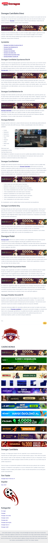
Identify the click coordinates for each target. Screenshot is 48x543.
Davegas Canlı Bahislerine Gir (11, 47)
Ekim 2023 (3, 484)
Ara (2, 320)
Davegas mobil (5, 239)
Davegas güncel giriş (6, 522)
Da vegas (3, 511)
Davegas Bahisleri (8, 49)
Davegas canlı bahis (6, 515)
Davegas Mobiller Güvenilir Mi (11, 56)
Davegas (12, 20)
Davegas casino (5, 517)
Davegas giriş (4, 70)
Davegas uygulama (16, 309)
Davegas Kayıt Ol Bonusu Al (8, 478)
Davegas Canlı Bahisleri (9, 50)
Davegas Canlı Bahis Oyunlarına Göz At (13, 45)
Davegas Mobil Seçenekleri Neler (12, 54)
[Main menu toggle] (45, 4)
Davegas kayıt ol (5, 524)
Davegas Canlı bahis (6, 110)
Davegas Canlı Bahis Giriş (10, 52)
